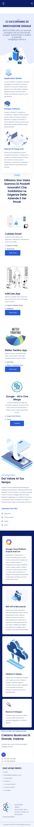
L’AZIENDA (7, 790)
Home (6, 772)
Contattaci (17, 423)
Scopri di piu (12, 253)
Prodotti (7, 781)
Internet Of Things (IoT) (14, 148)
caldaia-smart (10, 784)
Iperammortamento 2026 (12, 775)
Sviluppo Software (12, 108)
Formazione (8, 778)
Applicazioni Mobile (13, 78)
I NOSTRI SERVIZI (9, 787)
